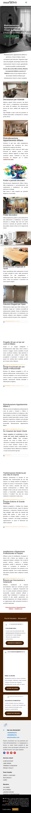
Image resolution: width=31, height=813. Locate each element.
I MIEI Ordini (7, 763)
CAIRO (5, 780)
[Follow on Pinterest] (15, 753)
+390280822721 (12, 735)
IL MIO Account (8, 761)
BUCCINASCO (7, 777)
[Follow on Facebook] (4, 753)
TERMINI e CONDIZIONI (10, 765)
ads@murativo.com (13, 737)
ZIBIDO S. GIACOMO (9, 775)
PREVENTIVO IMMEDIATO (15, 643)
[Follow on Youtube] (11, 753)
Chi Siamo (6, 787)
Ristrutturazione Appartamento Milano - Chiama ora (15, 608)
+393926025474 (12, 732)
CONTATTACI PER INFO (13, 713)
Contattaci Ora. (8, 159)
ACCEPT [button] (15, 809)
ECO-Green (7, 789)
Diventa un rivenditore (11, 794)
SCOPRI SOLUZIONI (12, 688)
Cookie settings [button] (6, 809)
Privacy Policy (8, 768)
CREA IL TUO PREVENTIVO (11, 36)
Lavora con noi (8, 792)
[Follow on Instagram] (8, 753)
